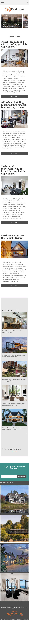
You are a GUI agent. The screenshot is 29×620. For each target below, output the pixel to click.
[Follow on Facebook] (8, 614)
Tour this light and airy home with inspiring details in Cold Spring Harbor (13, 404)
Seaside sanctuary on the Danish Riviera (13, 236)
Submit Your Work (6, 607)
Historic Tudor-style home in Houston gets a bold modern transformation (14, 428)
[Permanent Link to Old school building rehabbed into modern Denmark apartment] (14, 127)
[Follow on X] (12, 614)
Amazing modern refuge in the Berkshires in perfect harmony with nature (13, 355)
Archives (17, 606)
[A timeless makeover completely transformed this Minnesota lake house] (14, 499)
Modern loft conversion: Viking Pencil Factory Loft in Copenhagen (13, 170)
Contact (22, 606)
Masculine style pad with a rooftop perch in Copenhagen (14, 44)
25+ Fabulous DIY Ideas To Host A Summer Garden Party (12, 25)
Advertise (11, 606)
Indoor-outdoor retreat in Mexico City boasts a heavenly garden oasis (14, 380)
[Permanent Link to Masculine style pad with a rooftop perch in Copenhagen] (14, 66)
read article (14, 96)
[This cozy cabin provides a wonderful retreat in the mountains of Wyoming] (14, 558)
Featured (4, 22)
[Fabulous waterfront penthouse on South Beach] (14, 587)
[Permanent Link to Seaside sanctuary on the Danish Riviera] (14, 258)
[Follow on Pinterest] (16, 614)
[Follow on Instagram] (21, 614)
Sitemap (14, 608)
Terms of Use (24, 607)
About (6, 606)
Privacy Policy (16, 607)
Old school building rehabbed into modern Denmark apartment (14, 105)
